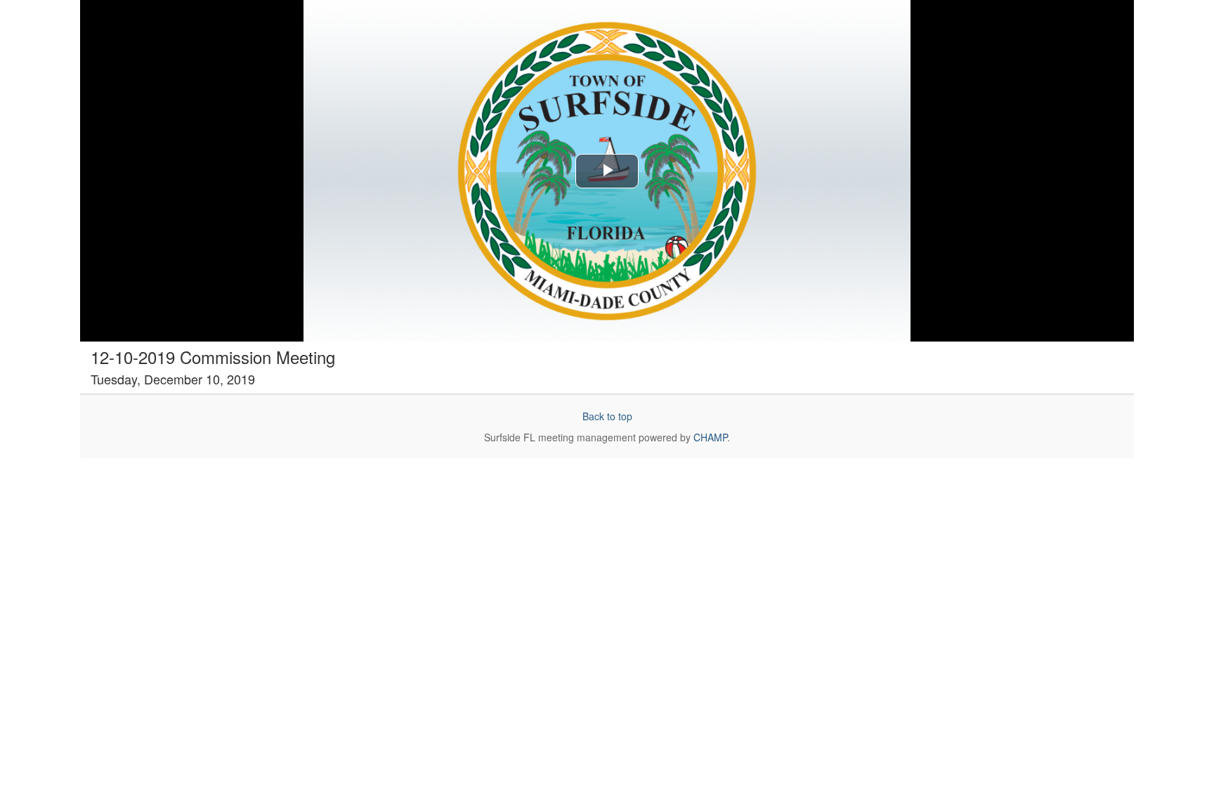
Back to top (607, 416)
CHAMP (710, 437)
